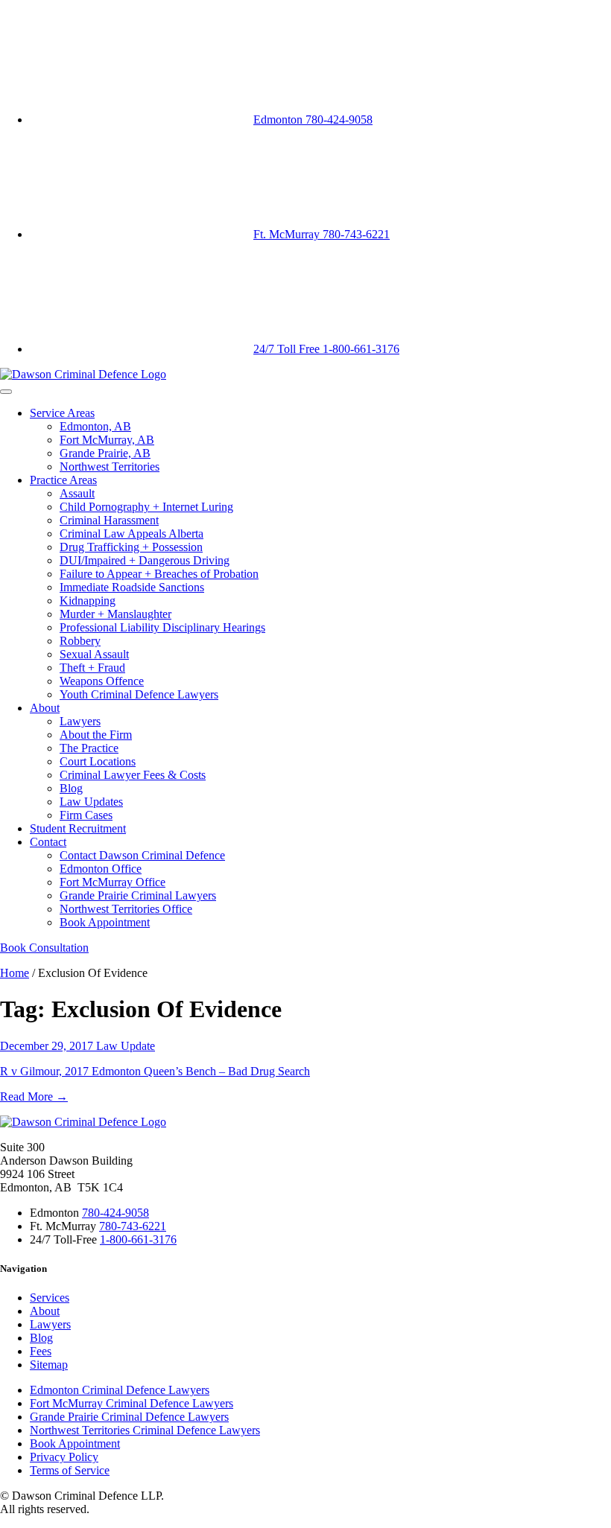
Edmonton (313, 119)
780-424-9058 (115, 1212)
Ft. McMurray (321, 234)
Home (14, 973)
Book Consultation (44, 947)
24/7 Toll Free (326, 349)
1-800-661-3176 (138, 1239)
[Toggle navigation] (6, 391)
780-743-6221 (132, 1226)
